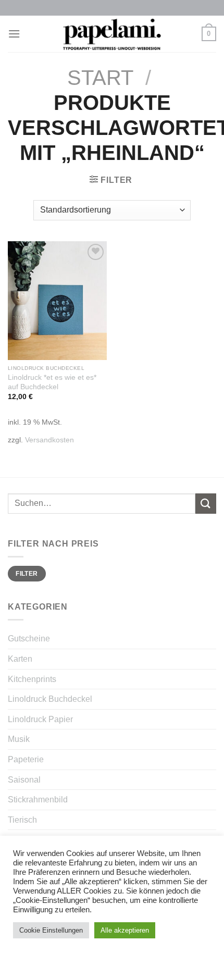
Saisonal (24, 779)
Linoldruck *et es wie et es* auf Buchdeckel (52, 382)
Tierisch (22, 819)
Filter (27, 573)
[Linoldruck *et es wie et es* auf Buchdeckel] (57, 300)
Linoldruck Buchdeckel (50, 699)
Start (100, 77)
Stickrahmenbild (38, 799)
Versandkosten (49, 440)
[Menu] (14, 33)
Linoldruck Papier (40, 719)
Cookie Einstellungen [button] (51, 930)
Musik (19, 739)
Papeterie (26, 759)
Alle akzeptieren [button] (125, 930)
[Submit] (205, 503)
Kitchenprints (32, 679)
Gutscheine (29, 638)
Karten (20, 658)
